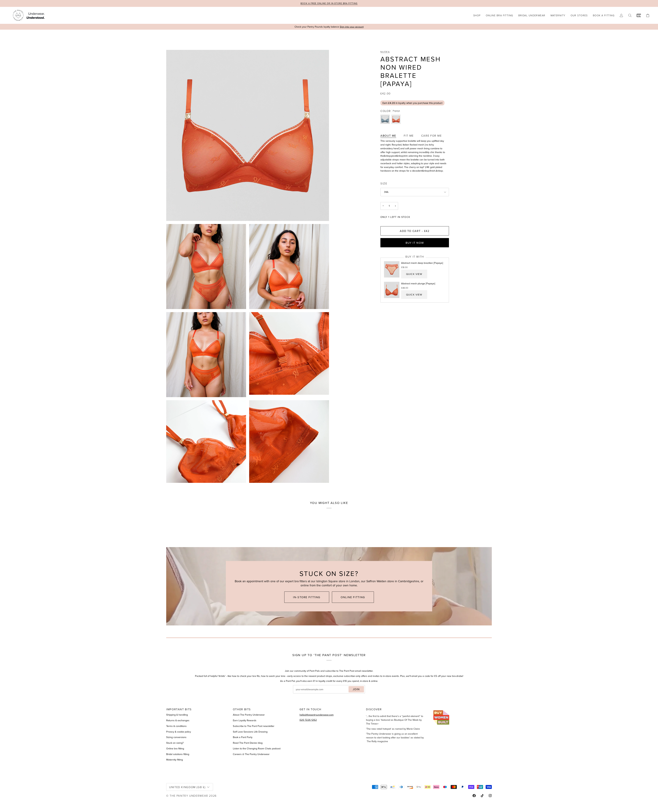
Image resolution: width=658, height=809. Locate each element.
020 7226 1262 (308, 720)
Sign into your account (352, 27)
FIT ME (409, 136)
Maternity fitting (174, 760)
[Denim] (385, 120)
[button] (477, 15)
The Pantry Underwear (189, 796)
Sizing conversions (176, 737)
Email (299, 693)
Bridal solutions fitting (177, 754)
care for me (431, 136)
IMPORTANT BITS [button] (179, 709)
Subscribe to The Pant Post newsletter (253, 726)
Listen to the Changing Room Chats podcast (257, 748)
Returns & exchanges (177, 720)
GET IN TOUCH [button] (311, 709)
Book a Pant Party (242, 737)
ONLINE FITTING (353, 597)
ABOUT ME (388, 136)
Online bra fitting (175, 748)
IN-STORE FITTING (306, 597)
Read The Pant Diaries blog (248, 743)
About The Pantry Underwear (249, 715)
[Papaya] (396, 120)
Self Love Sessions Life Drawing (250, 732)
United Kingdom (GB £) (187, 787)
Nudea (385, 51)
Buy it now (415, 243)
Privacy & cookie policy (178, 732)
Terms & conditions (176, 726)
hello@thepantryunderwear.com (317, 715)
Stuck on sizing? (175, 743)
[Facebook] (474, 795)
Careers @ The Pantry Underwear (251, 754)
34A (386, 192)
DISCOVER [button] (374, 709)
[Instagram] (490, 795)
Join (356, 689)
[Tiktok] (482, 795)
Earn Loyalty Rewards (244, 720)
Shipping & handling (177, 715)
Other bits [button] (242, 709)
